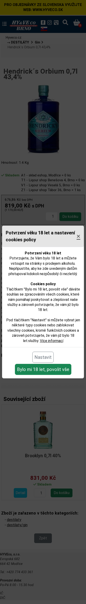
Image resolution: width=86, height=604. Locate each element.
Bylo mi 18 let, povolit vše (43, 369)
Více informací (51, 341)
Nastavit (43, 357)
